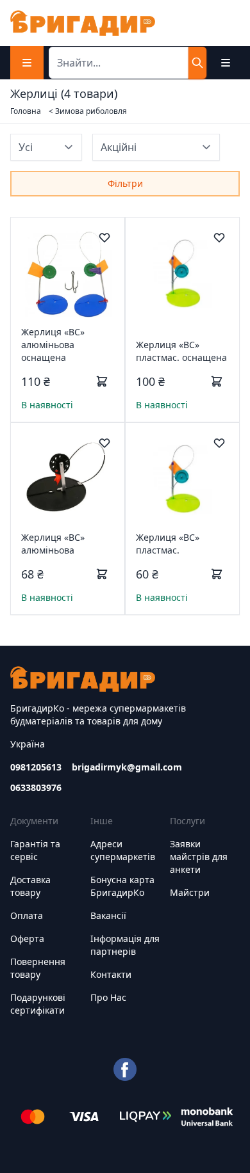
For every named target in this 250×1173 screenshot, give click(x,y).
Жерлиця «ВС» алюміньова (53, 543)
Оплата (26, 915)
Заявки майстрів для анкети (199, 856)
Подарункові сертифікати (37, 1003)
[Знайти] (197, 63)
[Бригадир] (82, 23)
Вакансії (108, 915)
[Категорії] (27, 62)
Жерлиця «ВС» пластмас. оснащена (181, 351)
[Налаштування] (226, 63)
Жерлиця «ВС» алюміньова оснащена (53, 344)
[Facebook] (125, 1069)
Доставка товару (30, 886)
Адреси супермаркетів (122, 850)
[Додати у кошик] (102, 381)
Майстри (190, 892)
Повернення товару (37, 967)
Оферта (27, 938)
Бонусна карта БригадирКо (122, 886)
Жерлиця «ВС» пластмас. (167, 543)
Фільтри (125, 183)
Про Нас (108, 997)
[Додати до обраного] (104, 237)
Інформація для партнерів (125, 944)
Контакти (110, 974)
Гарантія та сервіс (35, 850)
